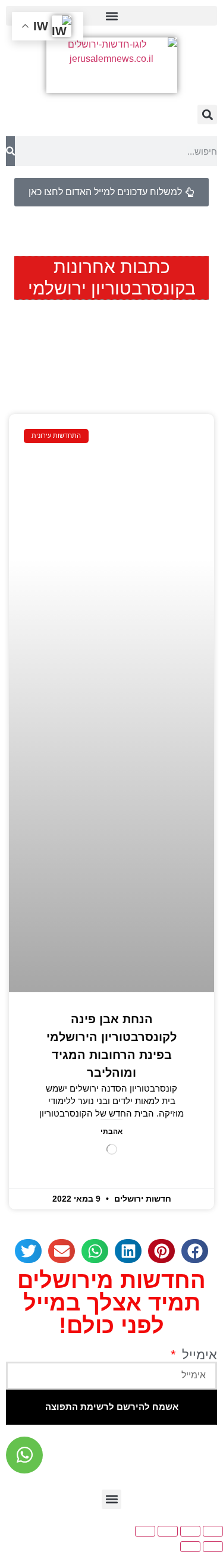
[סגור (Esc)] (145, 1531)
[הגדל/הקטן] (213, 1531)
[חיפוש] (10, 151)
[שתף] (168, 1531)
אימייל (197, 1355)
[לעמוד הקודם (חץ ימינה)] (213, 1546)
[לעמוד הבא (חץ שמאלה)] (190, 1546)
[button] (111, 16)
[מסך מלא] (190, 1531)
